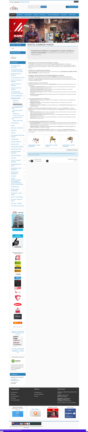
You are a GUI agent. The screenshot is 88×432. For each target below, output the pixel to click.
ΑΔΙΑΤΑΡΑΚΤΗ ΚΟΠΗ (25, 17)
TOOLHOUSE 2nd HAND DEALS (17, 205)
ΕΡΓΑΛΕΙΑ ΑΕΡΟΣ (14, 139)
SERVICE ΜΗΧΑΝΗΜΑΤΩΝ (53, 14)
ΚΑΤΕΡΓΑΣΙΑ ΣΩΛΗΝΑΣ (16, 155)
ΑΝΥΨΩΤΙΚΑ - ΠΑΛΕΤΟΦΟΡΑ (17, 128)
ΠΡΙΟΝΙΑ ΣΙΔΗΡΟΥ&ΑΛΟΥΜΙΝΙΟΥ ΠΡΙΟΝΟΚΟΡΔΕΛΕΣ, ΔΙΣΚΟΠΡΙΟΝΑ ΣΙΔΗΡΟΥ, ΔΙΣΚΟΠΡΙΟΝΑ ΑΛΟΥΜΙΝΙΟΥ (17, 181)
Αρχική (18, 17)
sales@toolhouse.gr (65, 399)
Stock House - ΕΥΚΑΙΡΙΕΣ (16, 203)
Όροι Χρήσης (13, 398)
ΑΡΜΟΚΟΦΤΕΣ (15, 100)
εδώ (40, 54)
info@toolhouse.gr (66, 398)
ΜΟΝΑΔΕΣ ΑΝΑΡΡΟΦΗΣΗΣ (18, 120)
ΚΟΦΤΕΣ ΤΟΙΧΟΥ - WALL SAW (18, 115)
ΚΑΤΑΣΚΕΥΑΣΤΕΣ (28, 14)
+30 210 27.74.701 (24, 2)
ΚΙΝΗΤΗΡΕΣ (13, 158)
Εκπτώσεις (36, 396)
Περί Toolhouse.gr (14, 392)
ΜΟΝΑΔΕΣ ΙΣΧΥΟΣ (16, 113)
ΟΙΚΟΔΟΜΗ (13, 176)
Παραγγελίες (13, 394)
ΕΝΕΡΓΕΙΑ (13, 133)
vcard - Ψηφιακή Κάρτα (15, 400)
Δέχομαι (1, 431)
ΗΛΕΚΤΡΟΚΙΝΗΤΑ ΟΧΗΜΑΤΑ (17, 146)
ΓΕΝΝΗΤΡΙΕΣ (14, 130)
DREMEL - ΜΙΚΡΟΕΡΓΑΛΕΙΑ (17, 197)
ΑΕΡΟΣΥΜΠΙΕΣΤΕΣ (15, 123)
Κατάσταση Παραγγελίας (39, 394)
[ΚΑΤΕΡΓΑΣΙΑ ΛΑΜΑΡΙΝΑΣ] (44, 34)
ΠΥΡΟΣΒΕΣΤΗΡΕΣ (15, 186)
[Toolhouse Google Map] (18, 230)
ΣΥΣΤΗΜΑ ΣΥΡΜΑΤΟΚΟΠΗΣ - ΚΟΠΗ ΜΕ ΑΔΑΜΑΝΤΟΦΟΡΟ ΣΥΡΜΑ (18, 107)
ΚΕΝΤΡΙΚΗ (13, 14)
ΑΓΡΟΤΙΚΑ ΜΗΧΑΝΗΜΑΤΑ (16, 95)
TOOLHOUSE (63, 14)
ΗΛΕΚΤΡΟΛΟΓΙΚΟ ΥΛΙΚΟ (16, 149)
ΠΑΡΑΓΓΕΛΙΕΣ (72, 14)
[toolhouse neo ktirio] (18, 219)
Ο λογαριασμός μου (38, 392)
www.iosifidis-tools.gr (15, 380)
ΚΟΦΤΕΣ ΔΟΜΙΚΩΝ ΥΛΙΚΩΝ (17, 104)
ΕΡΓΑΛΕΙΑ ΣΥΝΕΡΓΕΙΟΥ (16, 141)
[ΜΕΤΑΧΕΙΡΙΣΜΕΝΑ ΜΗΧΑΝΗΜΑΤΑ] (18, 241)
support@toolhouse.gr (67, 400)
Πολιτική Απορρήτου (15, 396)
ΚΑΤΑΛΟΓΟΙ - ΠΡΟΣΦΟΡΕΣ (39, 14)
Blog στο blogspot (35, 409)
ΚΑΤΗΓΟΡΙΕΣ (20, 14)
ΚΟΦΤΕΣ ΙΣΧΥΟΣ (16, 102)
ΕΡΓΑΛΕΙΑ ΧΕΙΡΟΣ (15, 144)
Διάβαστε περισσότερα (17, 326)
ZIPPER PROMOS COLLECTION (17, 77)
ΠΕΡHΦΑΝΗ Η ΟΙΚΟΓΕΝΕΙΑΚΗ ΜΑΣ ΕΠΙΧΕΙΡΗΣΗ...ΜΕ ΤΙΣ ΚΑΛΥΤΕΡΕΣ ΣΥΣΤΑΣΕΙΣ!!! (17, 333)
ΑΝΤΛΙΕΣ (13, 125)
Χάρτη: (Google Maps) (72, 402)
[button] (76, 1)
